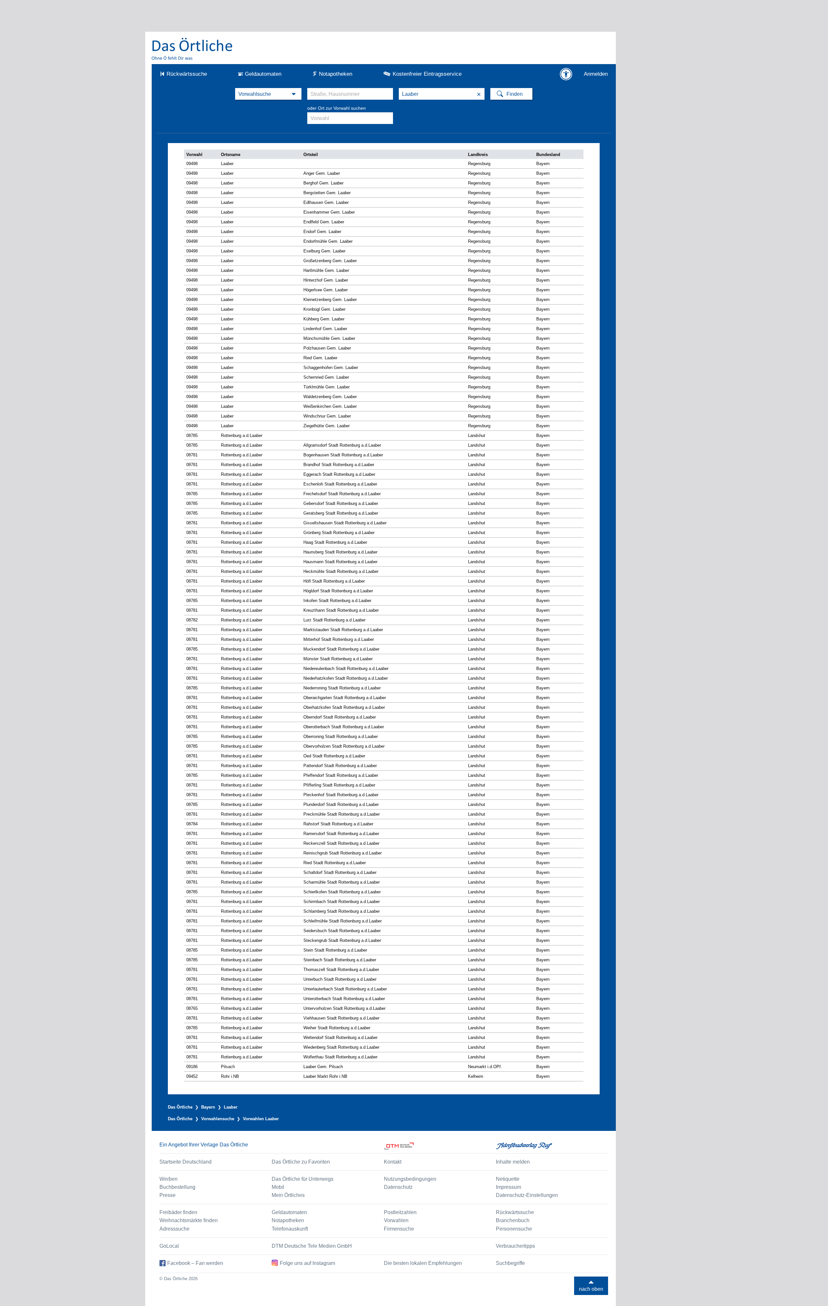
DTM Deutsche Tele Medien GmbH (312, 1246)
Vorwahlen (396, 1220)
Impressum (508, 1187)
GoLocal (169, 1246)
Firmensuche (399, 1229)
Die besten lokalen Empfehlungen (423, 1263)
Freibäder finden (178, 1212)
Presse (167, 1195)
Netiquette (507, 1179)
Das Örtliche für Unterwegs (302, 1179)
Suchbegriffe (510, 1263)
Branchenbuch (512, 1220)
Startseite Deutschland (185, 1162)
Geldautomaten (263, 74)
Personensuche (514, 1229)
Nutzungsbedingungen (410, 1179)
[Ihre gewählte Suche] (268, 94)
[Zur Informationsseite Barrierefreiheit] (566, 74)
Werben (168, 1179)
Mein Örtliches (288, 1195)
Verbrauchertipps (515, 1246)
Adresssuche (174, 1229)
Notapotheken (335, 74)
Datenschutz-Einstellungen (527, 1195)
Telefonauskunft (290, 1229)
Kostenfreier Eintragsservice (427, 74)
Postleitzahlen (400, 1212)
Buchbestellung (177, 1187)
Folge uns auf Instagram (307, 1263)
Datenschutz (398, 1187)
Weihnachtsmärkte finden (188, 1220)
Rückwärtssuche (187, 74)
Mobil (278, 1187)
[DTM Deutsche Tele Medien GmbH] (440, 1146)
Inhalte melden (513, 1162)
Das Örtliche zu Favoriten (301, 1162)
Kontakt (392, 1162)
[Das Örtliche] (192, 49)
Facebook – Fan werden (195, 1263)
